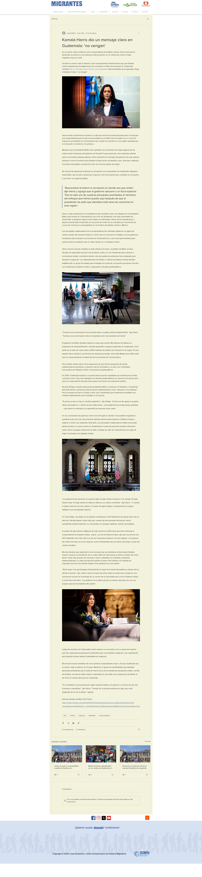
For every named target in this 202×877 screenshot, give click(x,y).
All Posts (54, 19)
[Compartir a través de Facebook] (63, 723)
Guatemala (92, 715)
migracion (82, 715)
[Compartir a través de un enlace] (79, 723)
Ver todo (147, 741)
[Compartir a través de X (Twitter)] (68, 723)
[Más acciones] (138, 33)
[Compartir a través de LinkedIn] (73, 723)
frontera (72, 715)
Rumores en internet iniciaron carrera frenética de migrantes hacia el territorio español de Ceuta (134, 767)
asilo (64, 715)
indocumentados (104, 715)
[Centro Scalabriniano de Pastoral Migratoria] (93, 818)
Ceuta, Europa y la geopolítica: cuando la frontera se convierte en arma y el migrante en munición (66, 767)
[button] (148, 19)
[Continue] (147, 818)
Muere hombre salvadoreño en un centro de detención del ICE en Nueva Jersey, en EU (100, 767)
